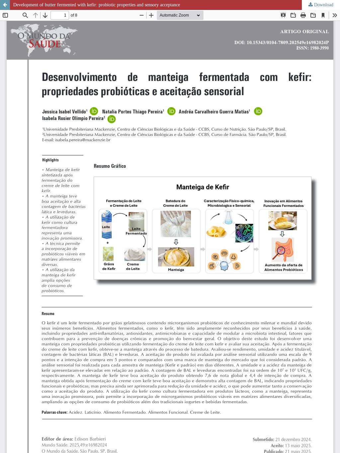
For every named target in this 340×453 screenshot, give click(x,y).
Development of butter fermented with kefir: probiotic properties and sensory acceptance (96, 4)
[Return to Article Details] (5, 5)
